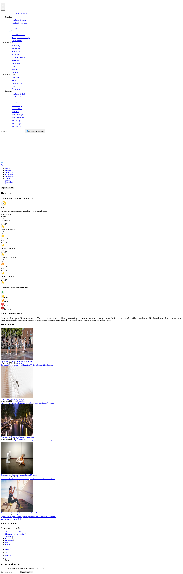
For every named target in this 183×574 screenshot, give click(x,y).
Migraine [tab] (4, 188)
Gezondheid (21, 363)
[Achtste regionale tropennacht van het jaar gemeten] (17, 435)
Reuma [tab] (11, 188)
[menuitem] (93, 29)
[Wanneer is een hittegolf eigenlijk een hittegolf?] (17, 359)
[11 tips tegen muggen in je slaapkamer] (17, 397)
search (3, 131)
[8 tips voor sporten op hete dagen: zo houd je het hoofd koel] (17, 511)
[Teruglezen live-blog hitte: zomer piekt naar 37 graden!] (17, 473)
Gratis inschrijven (26, 572)
